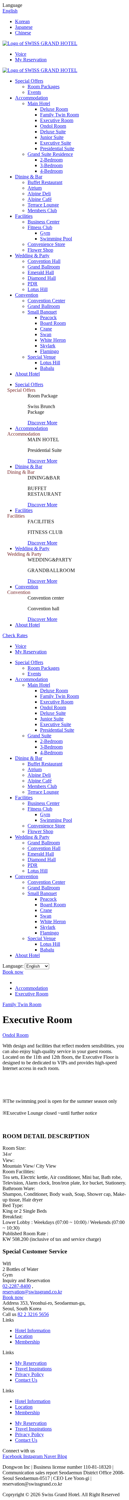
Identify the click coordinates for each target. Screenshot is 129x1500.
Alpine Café (40, 199)
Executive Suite (55, 143)
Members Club (42, 210)
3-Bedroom (51, 165)
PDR (33, 283)
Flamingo (49, 351)
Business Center (43, 221)
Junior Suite (52, 137)
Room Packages (43, 86)
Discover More (42, 422)
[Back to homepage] (40, 43)
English (10, 10)
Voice (20, 54)
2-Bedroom (51, 159)
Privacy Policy (29, 1374)
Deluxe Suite (53, 131)
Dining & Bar (28, 176)
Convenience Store (46, 244)
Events (34, 92)
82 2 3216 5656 (33, 1314)
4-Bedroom (51, 171)
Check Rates (15, 635)
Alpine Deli (39, 193)
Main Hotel (39, 103)
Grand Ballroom (44, 266)
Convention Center (46, 300)
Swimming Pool (56, 238)
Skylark (47, 345)
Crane (46, 328)
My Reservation (31, 59)
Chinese (23, 32)
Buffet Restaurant (45, 182)
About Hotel (27, 373)
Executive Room (56, 120)
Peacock (48, 317)
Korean (22, 21)
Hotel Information (32, 1330)
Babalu (47, 368)
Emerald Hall (41, 272)
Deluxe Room (54, 109)
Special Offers (29, 81)
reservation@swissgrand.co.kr (32, 1291)
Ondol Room (53, 126)
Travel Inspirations (33, 1368)
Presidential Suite (57, 148)
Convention (26, 295)
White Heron (53, 340)
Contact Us (26, 1380)
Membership (27, 1341)
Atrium (35, 188)
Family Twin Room (59, 114)
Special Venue (42, 357)
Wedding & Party (32, 255)
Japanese (24, 27)
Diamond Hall (42, 278)
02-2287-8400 (17, 1286)
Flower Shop (40, 250)
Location (24, 1336)
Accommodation (31, 97)
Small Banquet (42, 312)
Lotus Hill (38, 289)
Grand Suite (39, 735)
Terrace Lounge (43, 204)
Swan (45, 334)
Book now (13, 972)
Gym (45, 233)
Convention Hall (44, 261)
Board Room (53, 323)
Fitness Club (40, 227)
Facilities (24, 216)
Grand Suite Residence (50, 154)
